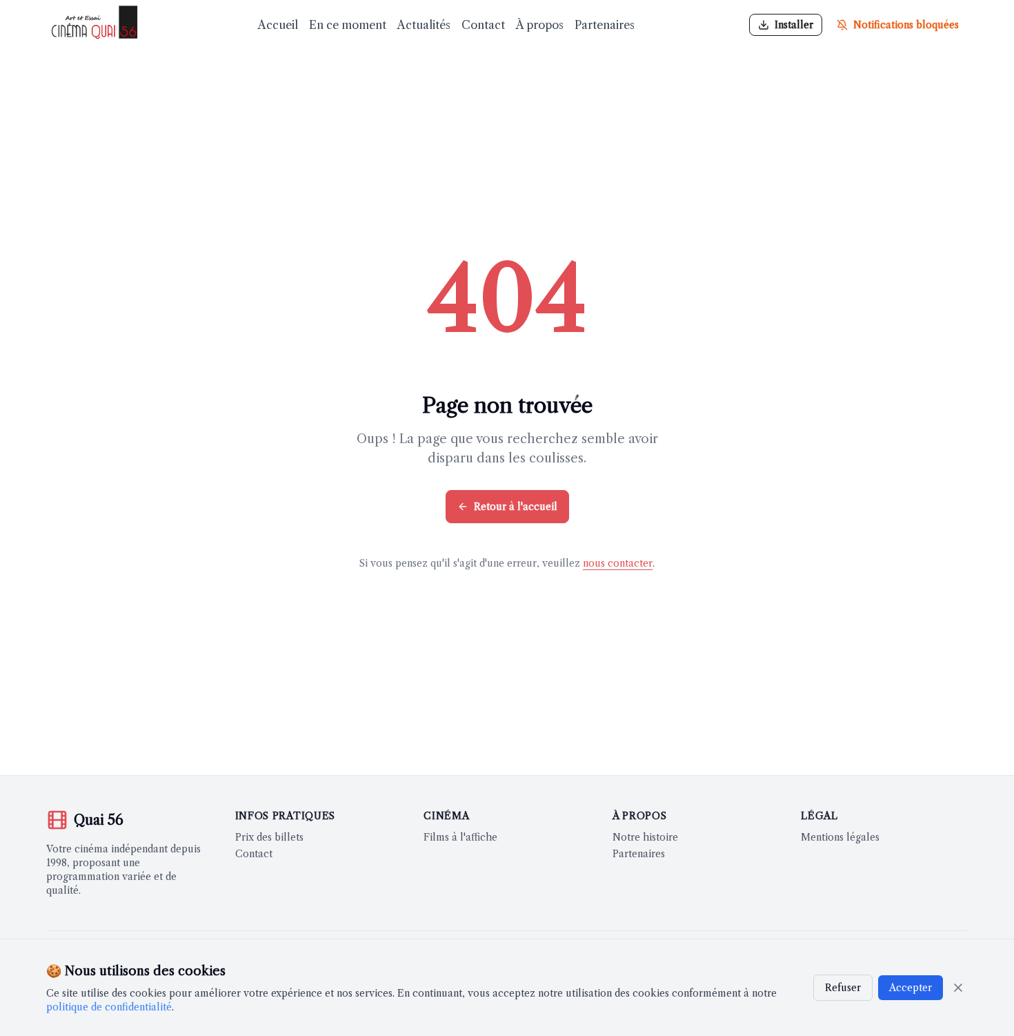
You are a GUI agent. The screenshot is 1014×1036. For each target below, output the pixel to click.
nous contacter (618, 563)
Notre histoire (645, 837)
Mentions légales (840, 837)
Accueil (278, 25)
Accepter (910, 987)
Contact (483, 25)
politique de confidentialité (109, 1007)
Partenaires (605, 25)
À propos (540, 25)
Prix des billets (269, 837)
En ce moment (347, 25)
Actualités (423, 25)
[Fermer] (958, 987)
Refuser (843, 987)
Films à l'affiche (460, 837)
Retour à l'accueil (515, 506)
